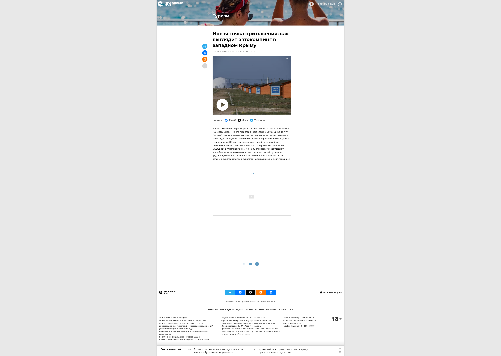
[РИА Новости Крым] (170, 4)
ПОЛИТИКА (231, 301)
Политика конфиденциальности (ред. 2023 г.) (179, 337)
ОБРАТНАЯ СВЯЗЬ (268, 309)
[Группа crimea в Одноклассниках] (261, 292)
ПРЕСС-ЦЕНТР (227, 309)
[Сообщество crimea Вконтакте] (240, 292)
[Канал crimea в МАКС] (271, 292)
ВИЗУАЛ (271, 301)
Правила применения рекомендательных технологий (184, 339)
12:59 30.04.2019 (219, 51)
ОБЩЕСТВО (243, 301)
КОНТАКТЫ (251, 309)
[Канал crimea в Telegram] (230, 292)
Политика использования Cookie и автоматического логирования (183, 333)
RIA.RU (282, 309)
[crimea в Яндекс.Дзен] (250, 292)
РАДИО (239, 309)
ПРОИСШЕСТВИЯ (258, 301)
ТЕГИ (290, 309)
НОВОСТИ (213, 309)
